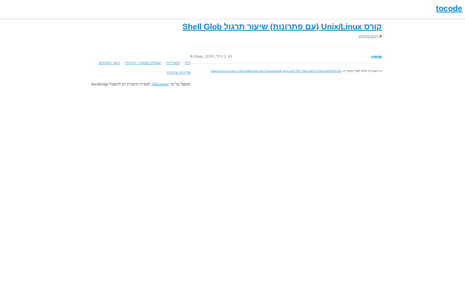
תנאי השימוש (109, 63)
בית (187, 63)
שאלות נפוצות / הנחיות (143, 63)
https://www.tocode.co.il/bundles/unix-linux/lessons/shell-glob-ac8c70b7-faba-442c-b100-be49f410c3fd (276, 70)
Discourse (160, 84)
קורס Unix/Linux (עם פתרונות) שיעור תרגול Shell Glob (282, 26)
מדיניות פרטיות (178, 72)
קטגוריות (173, 63)
